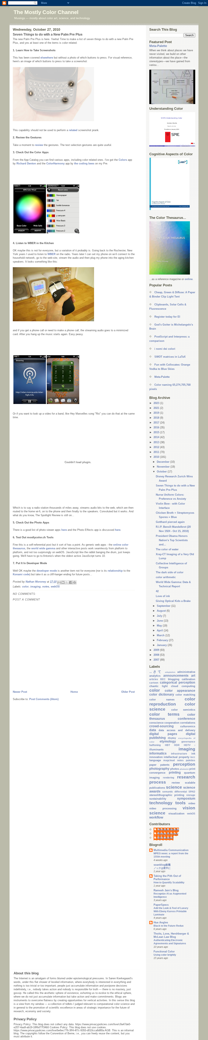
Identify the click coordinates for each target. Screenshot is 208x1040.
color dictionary (161, 694)
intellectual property (176, 757)
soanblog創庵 (162, 864)
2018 (157, 417)
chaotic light (158, 686)
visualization (176, 813)
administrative (186, 671)
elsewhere (47, 57)
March (161, 635)
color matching (185, 694)
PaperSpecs (161, 904)
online (189, 279)
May (160, 625)
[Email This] (59, 582)
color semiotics (183, 709)
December (163, 461)
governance (188, 741)
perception (184, 764)
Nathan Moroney (168, 833)
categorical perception (177, 682)
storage (190, 795)
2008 (157, 654)
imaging (35, 586)
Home (74, 691)
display (172, 738)
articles (153, 679)
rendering (168, 777)
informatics (158, 753)
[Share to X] (67, 582)
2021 (157, 407)
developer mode (47, 570)
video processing (163, 808)
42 (157, 591)
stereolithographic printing (166, 795)
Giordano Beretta (168, 829)
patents (164, 764)
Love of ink (163, 596)
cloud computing (183, 686)
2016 (157, 427)
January (162, 645)
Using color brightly (165, 954)
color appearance (180, 690)
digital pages (163, 734)
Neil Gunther (165, 837)
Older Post (128, 691)
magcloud (169, 760)
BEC (163, 679)
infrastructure (179, 753)
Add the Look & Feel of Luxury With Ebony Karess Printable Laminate (171, 911)
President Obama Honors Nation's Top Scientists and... (172, 540)
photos (174, 768)
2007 (157, 659)
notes (45, 586)
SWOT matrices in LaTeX (170, 356)
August (162, 610)
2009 (157, 649)
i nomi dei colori (164, 348)
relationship (116, 570)
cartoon (153, 682)
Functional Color (164, 951)
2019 (157, 412)
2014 (157, 437)
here (64, 529)
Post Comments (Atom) (43, 699)
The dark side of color (169, 572)
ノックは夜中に (162, 868)
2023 (157, 403)
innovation (156, 757)
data (152, 730)
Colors (123, 159)
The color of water (167, 549)
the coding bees (84, 163)
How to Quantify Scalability (169, 882)
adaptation (170, 672)
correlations (187, 722)
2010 (157, 456)
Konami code (21, 574)
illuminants (156, 749)
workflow (156, 817)
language (155, 760)
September (164, 605)
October (162, 471)
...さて (156, 671)
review (39, 145)
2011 (157, 452)
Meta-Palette (158, 46)
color (25, 586)
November (163, 466)
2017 (157, 422)
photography (159, 768)
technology (160, 802)
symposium (186, 798)
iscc (192, 757)
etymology (168, 741)
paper (152, 764)
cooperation (171, 722)
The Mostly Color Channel (46, 12)
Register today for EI (167, 316)
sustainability (157, 798)
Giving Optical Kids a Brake (173, 601)
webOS (55, 586)
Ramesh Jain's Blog (166, 890)
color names (161, 699)
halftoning (155, 745)
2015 (157, 432)
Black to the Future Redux (169, 925)
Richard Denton (26, 163)
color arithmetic (166, 577)
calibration (188, 679)
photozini (184, 769)
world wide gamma (43, 548)
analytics (154, 675)
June (160, 620)
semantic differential (174, 791)
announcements (175, 675)
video (191, 803)
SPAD (191, 791)
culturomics (187, 726)
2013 (157, 442)
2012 (157, 447)
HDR (177, 745)
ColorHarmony (55, 163)
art (193, 675)
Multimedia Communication (171, 850)
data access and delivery (177, 730)
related (73, 130)
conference (186, 718)
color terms (164, 714)
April (160, 630)
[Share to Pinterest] (75, 582)
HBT (167, 745)
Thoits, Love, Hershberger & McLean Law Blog (171, 935)
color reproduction (172, 701)
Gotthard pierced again (170, 521)
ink (193, 753)
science (174, 787)
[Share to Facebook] (71, 582)
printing (175, 772)
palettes (190, 760)
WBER (51, 254)
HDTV (187, 745)
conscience (156, 722)
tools (180, 802)
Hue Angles (161, 922)
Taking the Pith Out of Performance (167, 877)
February (163, 640)
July (160, 615)
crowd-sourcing (161, 726)
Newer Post (20, 691)
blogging (173, 679)
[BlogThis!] (63, 582)
